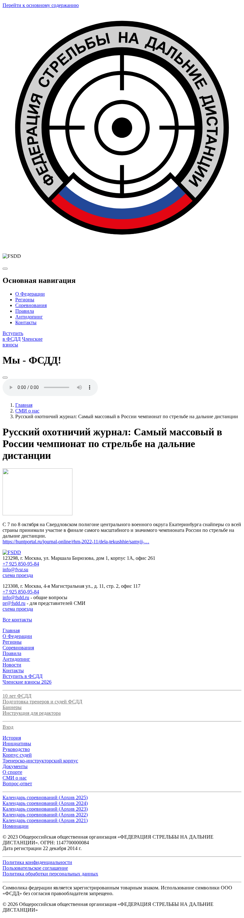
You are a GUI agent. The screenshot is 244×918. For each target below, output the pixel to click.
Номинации (16, 826)
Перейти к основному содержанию (41, 5)
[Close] (5, 378)
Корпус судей (17, 755)
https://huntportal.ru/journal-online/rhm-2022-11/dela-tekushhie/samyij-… (76, 541)
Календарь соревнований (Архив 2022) (45, 814)
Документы (15, 766)
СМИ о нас (27, 410)
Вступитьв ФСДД (13, 336)
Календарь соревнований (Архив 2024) (45, 803)
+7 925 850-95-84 (21, 563)
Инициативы (17, 743)
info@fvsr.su (15, 569)
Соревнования (31, 305)
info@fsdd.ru (16, 597)
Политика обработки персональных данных (50, 873)
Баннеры (12, 707)
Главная (23, 405)
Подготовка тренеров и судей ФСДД (42, 701)
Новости (12, 664)
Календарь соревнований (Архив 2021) (45, 820)
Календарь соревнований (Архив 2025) (45, 797)
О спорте (12, 772)
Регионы (24, 299)
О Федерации (30, 294)
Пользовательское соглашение (35, 868)
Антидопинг (29, 316)
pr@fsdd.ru (14, 603)
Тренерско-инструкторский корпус (40, 760)
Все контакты (17, 619)
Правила (24, 311)
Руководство (16, 749)
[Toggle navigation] (5, 269)
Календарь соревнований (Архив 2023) (45, 809)
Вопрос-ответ (17, 783)
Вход (8, 727)
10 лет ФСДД (17, 696)
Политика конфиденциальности (37, 862)
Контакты (26, 322)
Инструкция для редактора (32, 713)
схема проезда (18, 575)
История (12, 737)
